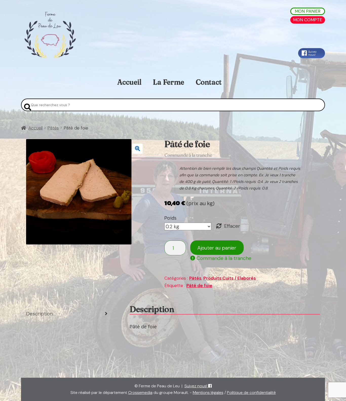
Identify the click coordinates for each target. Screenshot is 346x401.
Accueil (129, 82)
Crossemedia (140, 392)
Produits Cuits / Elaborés (229, 278)
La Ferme (168, 82)
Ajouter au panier (216, 247)
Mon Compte (307, 20)
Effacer (232, 226)
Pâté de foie (199, 285)
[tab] (69, 313)
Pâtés (53, 128)
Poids (170, 218)
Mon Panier (307, 11)
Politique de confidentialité (251, 392)
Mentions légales (208, 392)
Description (39, 313)
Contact (209, 82)
